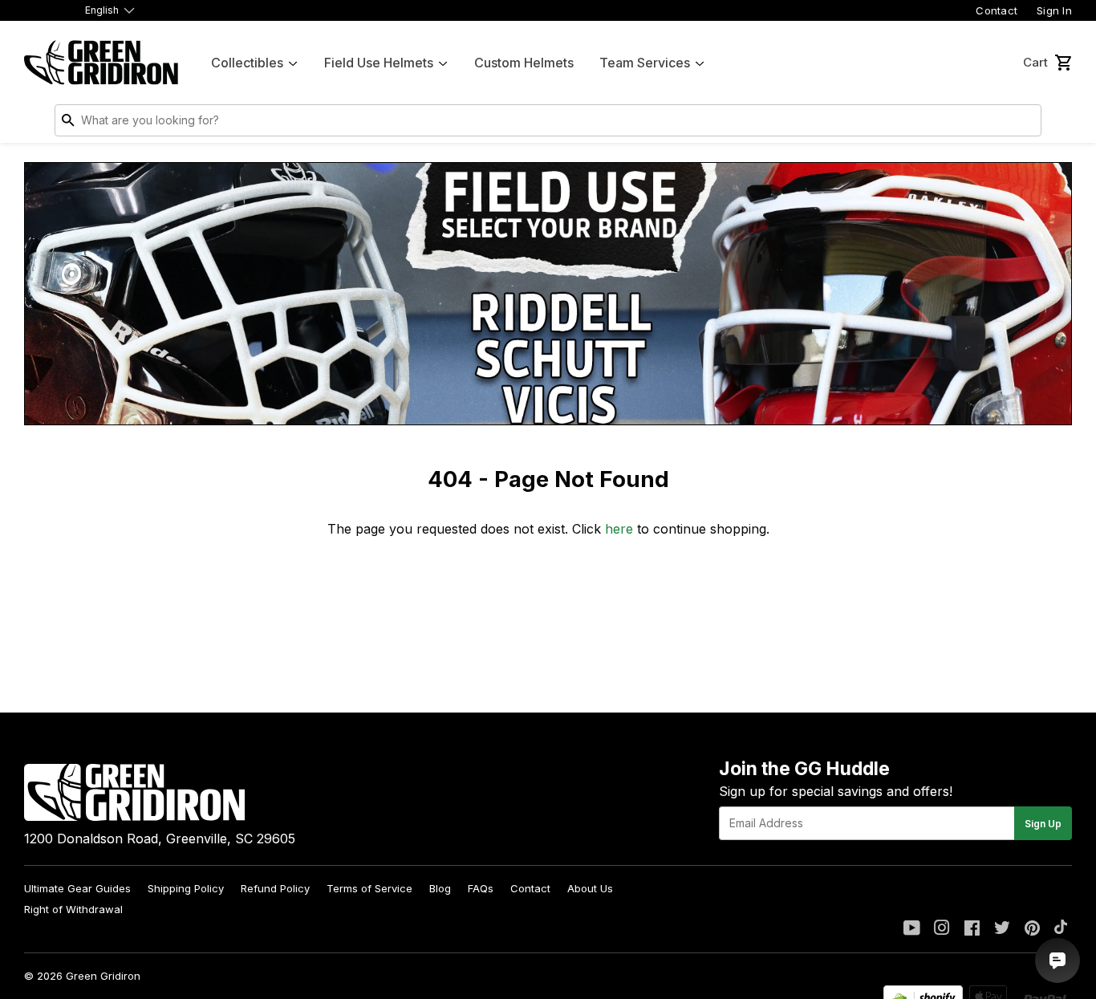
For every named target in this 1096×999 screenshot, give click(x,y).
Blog (440, 888)
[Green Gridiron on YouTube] (911, 929)
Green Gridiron (103, 975)
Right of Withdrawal (73, 909)
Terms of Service (369, 888)
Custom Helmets (524, 63)
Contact (996, 10)
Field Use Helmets (378, 63)
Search (1025, 123)
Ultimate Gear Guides (77, 888)
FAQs (480, 888)
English (102, 10)
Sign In (1054, 10)
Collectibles (247, 63)
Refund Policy (275, 888)
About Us (590, 888)
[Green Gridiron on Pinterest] (1032, 929)
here (619, 529)
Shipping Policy (186, 888)
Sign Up (1043, 824)
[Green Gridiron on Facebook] (972, 929)
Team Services (644, 63)
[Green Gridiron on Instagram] (942, 929)
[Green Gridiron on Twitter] (1002, 929)
